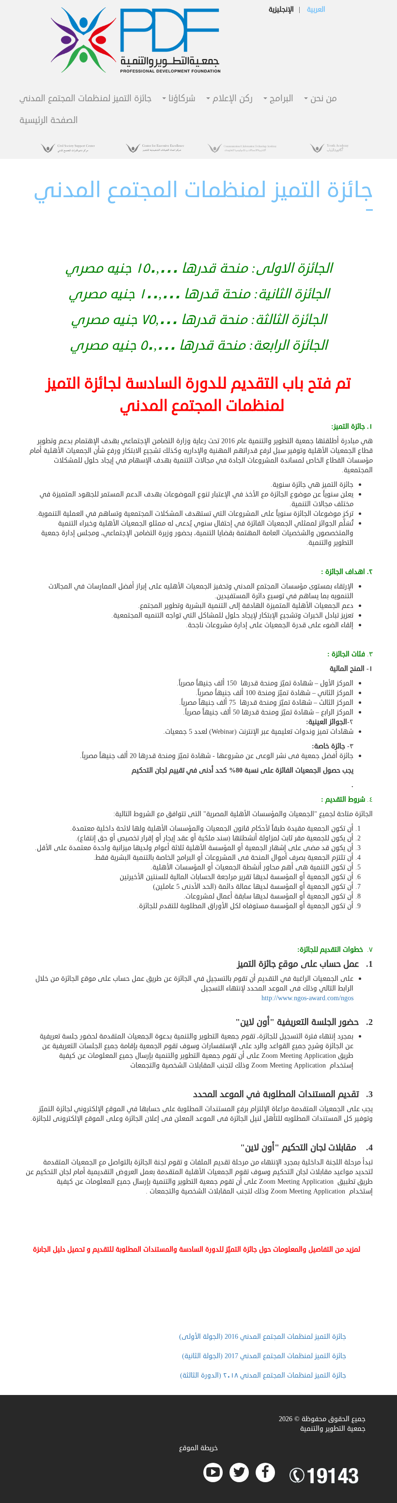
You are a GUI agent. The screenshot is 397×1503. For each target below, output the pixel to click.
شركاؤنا (181, 99)
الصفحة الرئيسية (48, 120)
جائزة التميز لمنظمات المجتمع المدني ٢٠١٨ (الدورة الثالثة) (263, 1375)
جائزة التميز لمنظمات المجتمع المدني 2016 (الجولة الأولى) (262, 1336)
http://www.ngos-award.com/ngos (307, 998)
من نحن (322, 99)
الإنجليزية (281, 9)
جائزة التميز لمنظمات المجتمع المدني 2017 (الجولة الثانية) (264, 1356)
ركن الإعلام (231, 99)
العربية (316, 9)
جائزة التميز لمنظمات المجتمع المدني (85, 99)
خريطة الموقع (198, 1448)
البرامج (280, 99)
